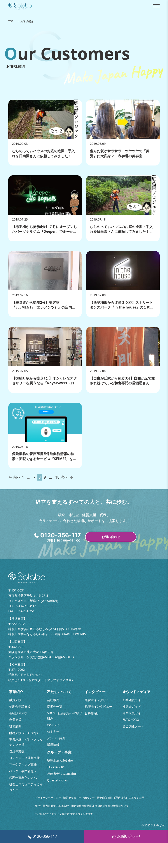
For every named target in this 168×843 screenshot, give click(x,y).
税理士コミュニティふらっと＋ (26, 786)
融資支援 (15, 700)
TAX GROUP (55, 767)
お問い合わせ (111, 537)
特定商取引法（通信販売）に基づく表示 (120, 798)
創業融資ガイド (133, 700)
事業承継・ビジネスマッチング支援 (26, 742)
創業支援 (15, 719)
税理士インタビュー (98, 706)
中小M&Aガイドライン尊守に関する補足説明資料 (64, 814)
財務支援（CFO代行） (24, 733)
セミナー (53, 731)
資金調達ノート (133, 726)
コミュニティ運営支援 (24, 758)
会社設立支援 (18, 713)
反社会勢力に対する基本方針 (52, 806)
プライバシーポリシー (48, 798)
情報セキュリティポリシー (79, 798)
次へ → (66, 477)
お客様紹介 (92, 713)
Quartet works (57, 780)
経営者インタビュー (98, 700)
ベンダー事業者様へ (23, 771)
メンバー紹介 (56, 738)
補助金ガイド (131, 706)
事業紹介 (16, 691)
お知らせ (53, 725)
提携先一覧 (54, 706)
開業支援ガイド (133, 713)
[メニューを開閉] (156, 6)
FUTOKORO (130, 719)
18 (57, 477)
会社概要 (53, 700)
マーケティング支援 (23, 764)
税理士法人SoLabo (60, 760)
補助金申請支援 (20, 706)
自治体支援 (16, 751)
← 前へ (14, 477)
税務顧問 (15, 726)
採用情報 (53, 745)
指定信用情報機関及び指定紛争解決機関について (100, 806)
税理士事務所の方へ (23, 778)
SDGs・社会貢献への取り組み (64, 715)
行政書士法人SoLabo (61, 774)
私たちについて (59, 691)
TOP (10, 21)
